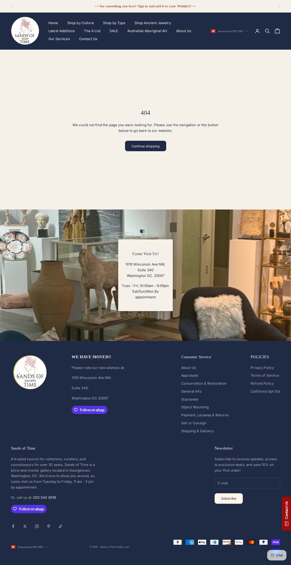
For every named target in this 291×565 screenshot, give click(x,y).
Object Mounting (195, 407)
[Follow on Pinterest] (48, 526)
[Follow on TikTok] (60, 526)
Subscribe (228, 498)
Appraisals (189, 375)
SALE (114, 31)
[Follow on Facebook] (13, 526)
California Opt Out (265, 391)
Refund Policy (262, 383)
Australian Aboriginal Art (147, 31)
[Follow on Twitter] (25, 526)
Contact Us (88, 39)
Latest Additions (61, 31)
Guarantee (189, 399)
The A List (92, 31)
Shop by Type (114, 23)
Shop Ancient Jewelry (153, 23)
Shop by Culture (80, 23)
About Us (183, 31)
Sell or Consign (193, 423)
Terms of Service (265, 375)
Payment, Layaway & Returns (204, 415)
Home (53, 23)
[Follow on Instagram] (37, 526)
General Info (191, 391)
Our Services (59, 39)
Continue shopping (146, 146)
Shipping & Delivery (197, 431)
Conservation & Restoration (203, 383)
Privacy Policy (262, 368)
